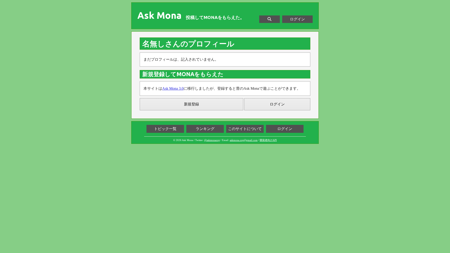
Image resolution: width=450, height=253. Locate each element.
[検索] (269, 19)
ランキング (205, 129)
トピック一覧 (165, 129)
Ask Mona (159, 15)
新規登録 (191, 104)
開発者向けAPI (268, 140)
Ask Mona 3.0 (173, 88)
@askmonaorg (212, 140)
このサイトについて (245, 129)
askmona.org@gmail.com (244, 140)
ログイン (297, 19)
